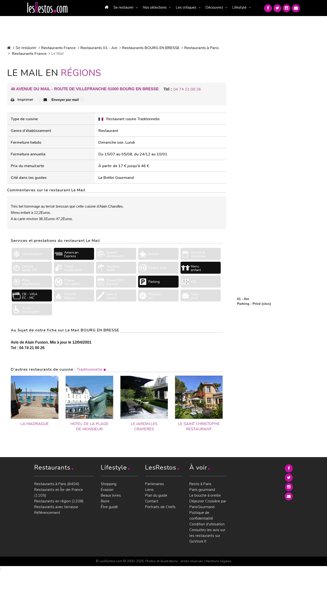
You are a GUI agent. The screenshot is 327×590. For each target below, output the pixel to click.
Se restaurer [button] (123, 7)
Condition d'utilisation (207, 524)
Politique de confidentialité (201, 515)
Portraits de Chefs (160, 507)
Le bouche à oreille (205, 495)
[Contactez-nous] (296, 8)
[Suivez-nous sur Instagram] (286, 8)
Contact (151, 501)
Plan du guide (156, 495)
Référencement (47, 512)
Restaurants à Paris (201, 48)
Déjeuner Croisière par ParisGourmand (207, 504)
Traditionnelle (89, 369)
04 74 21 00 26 (187, 89)
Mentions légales (218, 561)
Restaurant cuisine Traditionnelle (133, 119)
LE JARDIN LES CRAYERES (144, 426)
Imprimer (25, 99)
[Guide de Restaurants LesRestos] (47, 7)
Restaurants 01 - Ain (98, 48)
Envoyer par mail (65, 100)
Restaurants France (58, 48)
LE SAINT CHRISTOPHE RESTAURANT (199, 426)
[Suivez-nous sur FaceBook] (268, 8)
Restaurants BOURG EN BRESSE (151, 48)
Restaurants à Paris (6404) (56, 484)
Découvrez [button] (214, 7)
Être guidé (109, 507)
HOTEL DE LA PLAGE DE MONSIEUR (89, 426)
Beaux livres (111, 495)
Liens (149, 489)
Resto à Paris (200, 484)
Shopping (108, 484)
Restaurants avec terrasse (56, 507)
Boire (105, 501)
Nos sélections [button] (155, 7)
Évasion (107, 489)
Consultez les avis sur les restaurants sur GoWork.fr (207, 535)
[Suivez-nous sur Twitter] (277, 8)
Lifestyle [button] (239, 7)
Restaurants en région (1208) (59, 501)
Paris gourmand (202, 489)
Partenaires (154, 484)
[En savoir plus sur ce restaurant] (34, 397)
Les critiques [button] (186, 7)
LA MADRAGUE (34, 423)
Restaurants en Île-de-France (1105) (58, 492)
